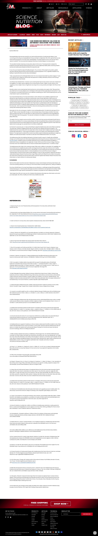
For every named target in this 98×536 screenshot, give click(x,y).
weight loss (63, 34)
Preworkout (72, 102)
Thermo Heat (75, 105)
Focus (37, 34)
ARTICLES (50, 8)
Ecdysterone (79, 102)
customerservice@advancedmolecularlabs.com (16, 514)
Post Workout (84, 100)
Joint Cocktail (85, 102)
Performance (47, 34)
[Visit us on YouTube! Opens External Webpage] (91, 4)
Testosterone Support (76, 100)
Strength (28, 34)
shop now (60, 504)
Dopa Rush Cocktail (74, 107)
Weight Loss (44, 525)
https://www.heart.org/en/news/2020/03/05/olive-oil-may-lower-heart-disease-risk (31, 242)
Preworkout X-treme (84, 107)
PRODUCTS (26, 8)
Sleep (58, 34)
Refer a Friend (53, 528)
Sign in (52, 4)
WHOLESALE (63, 8)
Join (58, 4)
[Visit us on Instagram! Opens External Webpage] (88, 4)
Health (41, 34)
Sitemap (52, 526)
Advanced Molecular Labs (52, 534)
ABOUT (39, 8)
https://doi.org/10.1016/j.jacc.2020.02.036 (52, 250)
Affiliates (77, 8)
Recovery (54, 34)
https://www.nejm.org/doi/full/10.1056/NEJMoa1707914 (24, 462)
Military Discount (54, 523)
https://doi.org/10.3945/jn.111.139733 (19, 268)
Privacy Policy (53, 512)
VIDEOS (89, 8)
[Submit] (82, 35)
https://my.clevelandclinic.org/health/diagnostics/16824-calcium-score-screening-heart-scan (30, 227)
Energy (33, 34)
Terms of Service (54, 514)
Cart (64, 4)
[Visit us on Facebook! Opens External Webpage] (5, 517)
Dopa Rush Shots (83, 105)
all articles (22, 34)
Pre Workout (34, 512)
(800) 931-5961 (12, 513)
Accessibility (53, 525)
